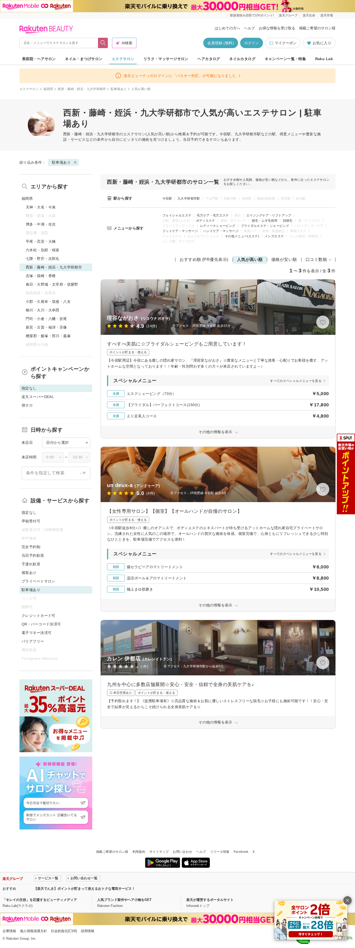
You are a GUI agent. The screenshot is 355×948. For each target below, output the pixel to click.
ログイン (251, 43)
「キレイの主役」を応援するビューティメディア (40, 900)
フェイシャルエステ (176, 215)
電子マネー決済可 (36, 633)
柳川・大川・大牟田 (43, 310)
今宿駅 (167, 198)
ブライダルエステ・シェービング (265, 226)
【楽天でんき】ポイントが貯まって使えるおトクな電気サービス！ (84, 889)
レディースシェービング (217, 226)
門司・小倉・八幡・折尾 (46, 319)
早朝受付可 (31, 521)
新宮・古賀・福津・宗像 (46, 327)
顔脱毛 (288, 220)
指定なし (29, 512)
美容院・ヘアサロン (39, 59)
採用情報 (87, 931)
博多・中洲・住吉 (41, 224)
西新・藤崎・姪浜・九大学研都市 (82, 89)
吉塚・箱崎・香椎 (41, 276)
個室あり (29, 573)
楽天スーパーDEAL (38, 397)
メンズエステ (274, 236)
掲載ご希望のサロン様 (317, 28)
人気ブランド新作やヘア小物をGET (124, 900)
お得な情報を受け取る (277, 28)
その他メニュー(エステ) (242, 236)
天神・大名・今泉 (41, 207)
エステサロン (123, 59)
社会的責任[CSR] (64, 931)
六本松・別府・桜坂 (43, 250)
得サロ (27, 405)
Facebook (241, 852)
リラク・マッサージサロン (165, 59)
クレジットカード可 (38, 615)
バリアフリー (33, 641)
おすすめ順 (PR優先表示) (204, 259)
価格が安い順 (284, 259)
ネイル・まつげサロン (83, 59)
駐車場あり (119, 89)
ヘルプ (249, 28)
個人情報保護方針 (33, 931)
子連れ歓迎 (31, 564)
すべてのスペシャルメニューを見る (295, 380)
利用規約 (139, 852)
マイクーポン (286, 43)
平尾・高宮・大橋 (41, 241)
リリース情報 (219, 852)
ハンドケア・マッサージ (221, 231)
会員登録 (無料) (220, 43)
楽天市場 (326, 15)
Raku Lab (324, 59)
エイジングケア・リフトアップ (268, 215)
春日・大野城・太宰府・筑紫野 (52, 284)
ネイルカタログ (242, 59)
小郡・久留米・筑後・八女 (48, 301)
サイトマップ (159, 852)
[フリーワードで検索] (103, 43)
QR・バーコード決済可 (41, 624)
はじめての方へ (227, 28)
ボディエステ (205, 220)
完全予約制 (31, 547)
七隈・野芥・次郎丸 (43, 259)
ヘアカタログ (209, 59)
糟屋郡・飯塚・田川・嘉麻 (48, 336)
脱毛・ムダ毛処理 (265, 220)
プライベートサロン (38, 581)
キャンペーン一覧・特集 (285, 59)
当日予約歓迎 (33, 555)
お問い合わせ (182, 852)
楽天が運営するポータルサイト (210, 900)
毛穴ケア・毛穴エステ (213, 215)
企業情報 (9, 931)
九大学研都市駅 (189, 198)
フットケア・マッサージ (180, 231)
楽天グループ (288, 15)
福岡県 (48, 89)
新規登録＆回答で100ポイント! (252, 15)
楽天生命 (309, 15)
